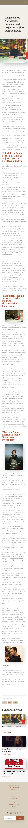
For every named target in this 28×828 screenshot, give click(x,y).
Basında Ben (14, 798)
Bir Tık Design (14, 789)
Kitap (9, 702)
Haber (4, 702)
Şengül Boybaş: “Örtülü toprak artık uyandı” (12, 750)
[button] (24, 2)
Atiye (14, 802)
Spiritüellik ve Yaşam (14, 804)
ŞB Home (14, 796)
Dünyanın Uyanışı (14, 794)
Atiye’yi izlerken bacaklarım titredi (12, 728)
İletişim (14, 806)
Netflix (15, 702)
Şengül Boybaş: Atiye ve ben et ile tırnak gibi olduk (13, 772)
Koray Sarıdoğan (6, 665)
